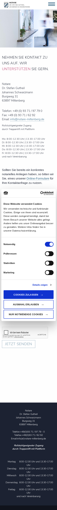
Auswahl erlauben (26, 304)
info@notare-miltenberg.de (27, 119)
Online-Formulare (37, 178)
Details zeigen (40, 285)
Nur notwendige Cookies (26, 314)
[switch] (49, 253)
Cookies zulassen (26, 294)
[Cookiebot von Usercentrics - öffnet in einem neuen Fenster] (41, 193)
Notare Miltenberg (17, 5)
